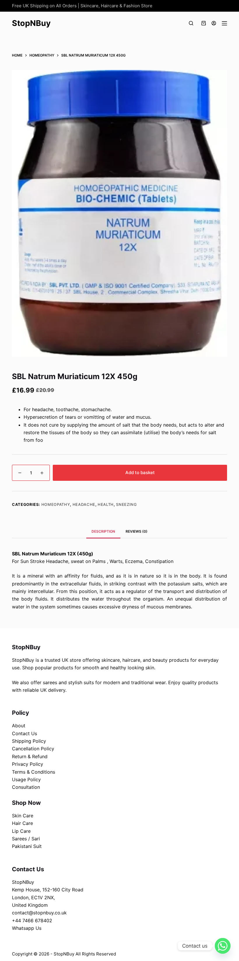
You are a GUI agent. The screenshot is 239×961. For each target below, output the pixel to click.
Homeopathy (55, 504)
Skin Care (22, 816)
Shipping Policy (29, 741)
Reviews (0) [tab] (136, 531)
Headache (84, 504)
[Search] (191, 23)
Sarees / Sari (26, 839)
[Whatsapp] (223, 946)
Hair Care (22, 823)
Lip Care (21, 831)
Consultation (26, 787)
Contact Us (24, 733)
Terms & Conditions (33, 772)
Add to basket (140, 472)
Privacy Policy (27, 764)
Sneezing (126, 504)
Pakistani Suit (27, 846)
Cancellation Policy (33, 748)
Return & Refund (30, 756)
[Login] (214, 23)
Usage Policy (26, 779)
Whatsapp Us (26, 928)
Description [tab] (103, 531)
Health (106, 504)
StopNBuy (31, 23)
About (18, 725)
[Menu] (224, 23)
